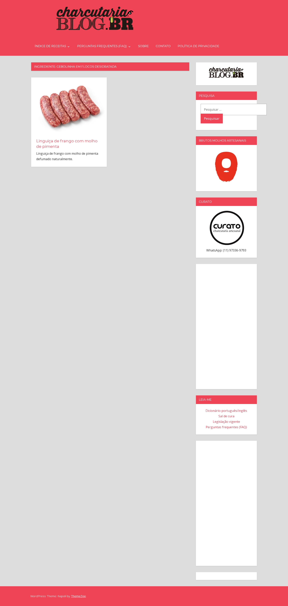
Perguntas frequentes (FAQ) (102, 46)
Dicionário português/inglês (226, 410)
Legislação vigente (226, 421)
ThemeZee (78, 596)
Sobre (143, 46)
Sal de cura (226, 416)
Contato (163, 46)
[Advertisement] (226, 325)
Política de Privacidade (198, 46)
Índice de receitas (50, 46)
